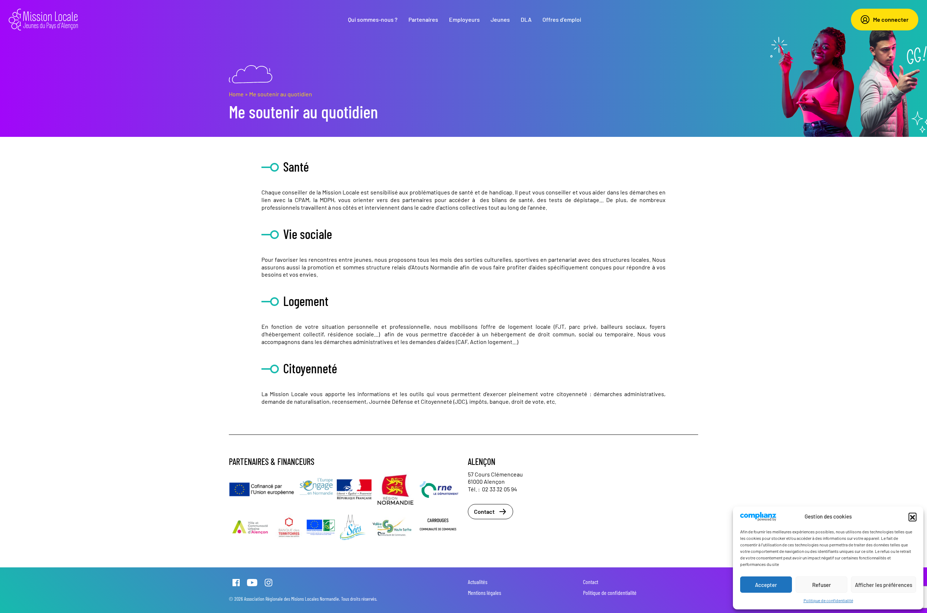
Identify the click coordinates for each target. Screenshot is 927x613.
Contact (484, 511)
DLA (526, 19)
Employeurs (464, 19)
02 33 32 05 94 (499, 489)
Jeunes (500, 19)
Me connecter (891, 19)
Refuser (821, 584)
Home (236, 94)
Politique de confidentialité (828, 600)
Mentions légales (484, 592)
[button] (912, 516)
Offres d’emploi (561, 19)
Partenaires (423, 19)
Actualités (477, 581)
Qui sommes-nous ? (373, 19)
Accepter (766, 584)
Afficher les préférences (883, 584)
